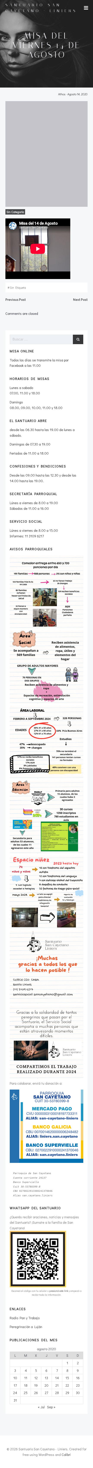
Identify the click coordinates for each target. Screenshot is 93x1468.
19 (36, 1385)
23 (78, 1385)
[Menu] (86, 8)
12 (36, 1377)
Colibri (66, 1454)
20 (46, 1385)
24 (15, 1392)
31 (15, 1400)
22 (67, 1385)
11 (25, 1377)
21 (57, 1385)
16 (78, 1377)
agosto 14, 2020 (77, 94)
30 (78, 1392)
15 (67, 1377)
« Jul (41, 1407)
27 (46, 1392)
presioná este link (58, 1290)
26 (36, 1392)
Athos (62, 94)
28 (57, 1392)
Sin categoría (15, 212)
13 (46, 1377)
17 (15, 1385)
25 (25, 1392)
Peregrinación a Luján (26, 1326)
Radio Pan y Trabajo (25, 1318)
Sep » (51, 1407)
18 (25, 1385)
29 (67, 1392)
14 (57, 1377)
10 (15, 1377)
